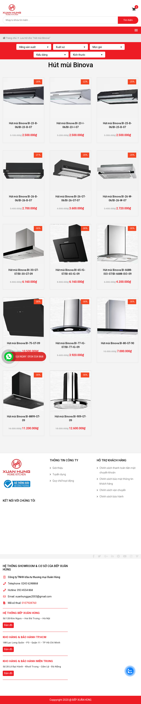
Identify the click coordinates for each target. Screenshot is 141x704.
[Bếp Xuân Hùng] (12, 9)
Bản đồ (8, 625)
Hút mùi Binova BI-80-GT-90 (117, 343)
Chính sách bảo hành (112, 496)
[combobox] (33, 47)
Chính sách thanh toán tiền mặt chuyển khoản (117, 470)
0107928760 (29, 602)
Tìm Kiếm (128, 20)
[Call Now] (8, 356)
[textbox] (33, 47)
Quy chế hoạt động (63, 480)
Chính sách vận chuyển (113, 490)
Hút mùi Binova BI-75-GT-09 (23, 343)
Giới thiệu (58, 467)
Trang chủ (11, 38)
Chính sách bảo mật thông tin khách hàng (116, 481)
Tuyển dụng (59, 474)
